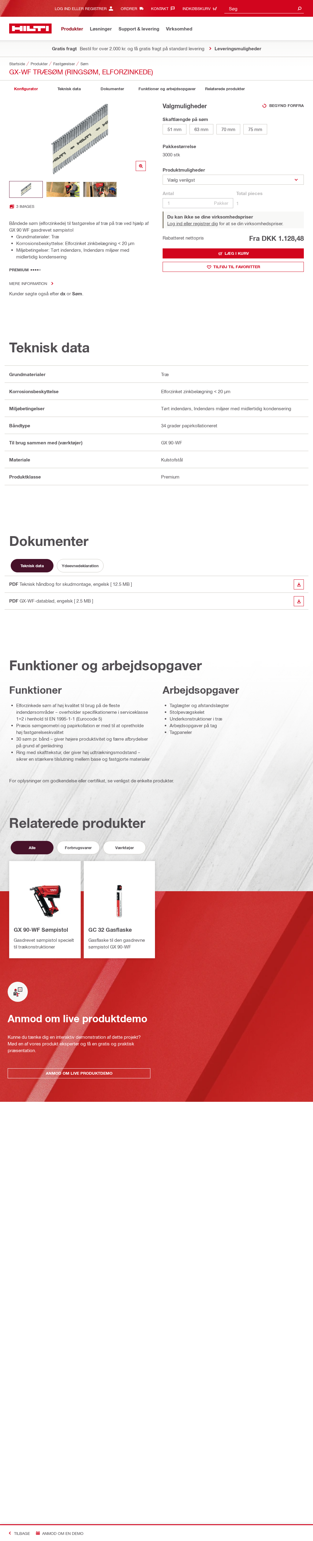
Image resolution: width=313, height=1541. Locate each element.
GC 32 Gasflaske (110, 929)
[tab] (26, 88)
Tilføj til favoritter (236, 266)
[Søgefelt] (299, 8)
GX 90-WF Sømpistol (41, 929)
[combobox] (264, 8)
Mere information (28, 283)
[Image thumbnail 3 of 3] (100, 189)
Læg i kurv (237, 253)
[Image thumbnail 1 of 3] (26, 189)
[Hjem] (30, 28)
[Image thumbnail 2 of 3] (63, 189)
